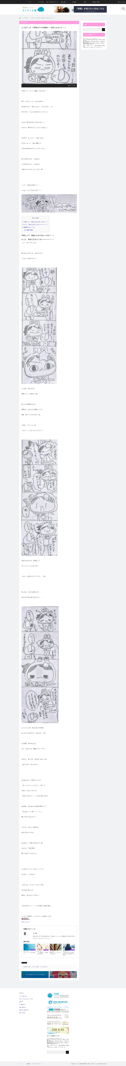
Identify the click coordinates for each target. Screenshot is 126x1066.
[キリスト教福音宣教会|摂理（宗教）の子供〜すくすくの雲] (33, 9)
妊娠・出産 (21, 1012)
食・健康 (74, 1)
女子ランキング (25, 922)
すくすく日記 (41, 1)
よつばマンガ (44, 966)
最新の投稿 (28, 230)
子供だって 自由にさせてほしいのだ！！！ (35, 222)
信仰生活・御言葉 (96, 1)
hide (37, 218)
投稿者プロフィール (28, 227)
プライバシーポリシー (36, 1063)
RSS (22, 1064)
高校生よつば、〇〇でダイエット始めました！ (55, 953)
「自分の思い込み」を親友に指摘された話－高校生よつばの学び (68, 954)
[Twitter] (19, 1064)
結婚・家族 (63, 1)
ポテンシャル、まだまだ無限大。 (29, 953)
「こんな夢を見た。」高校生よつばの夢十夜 (42, 953)
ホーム (30, 1)
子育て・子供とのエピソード (52, 1)
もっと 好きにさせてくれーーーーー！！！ (35, 224)
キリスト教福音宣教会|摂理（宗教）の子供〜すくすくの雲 (87, 1063)
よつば (28, 966)
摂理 (85, 1)
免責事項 (28, 1063)
